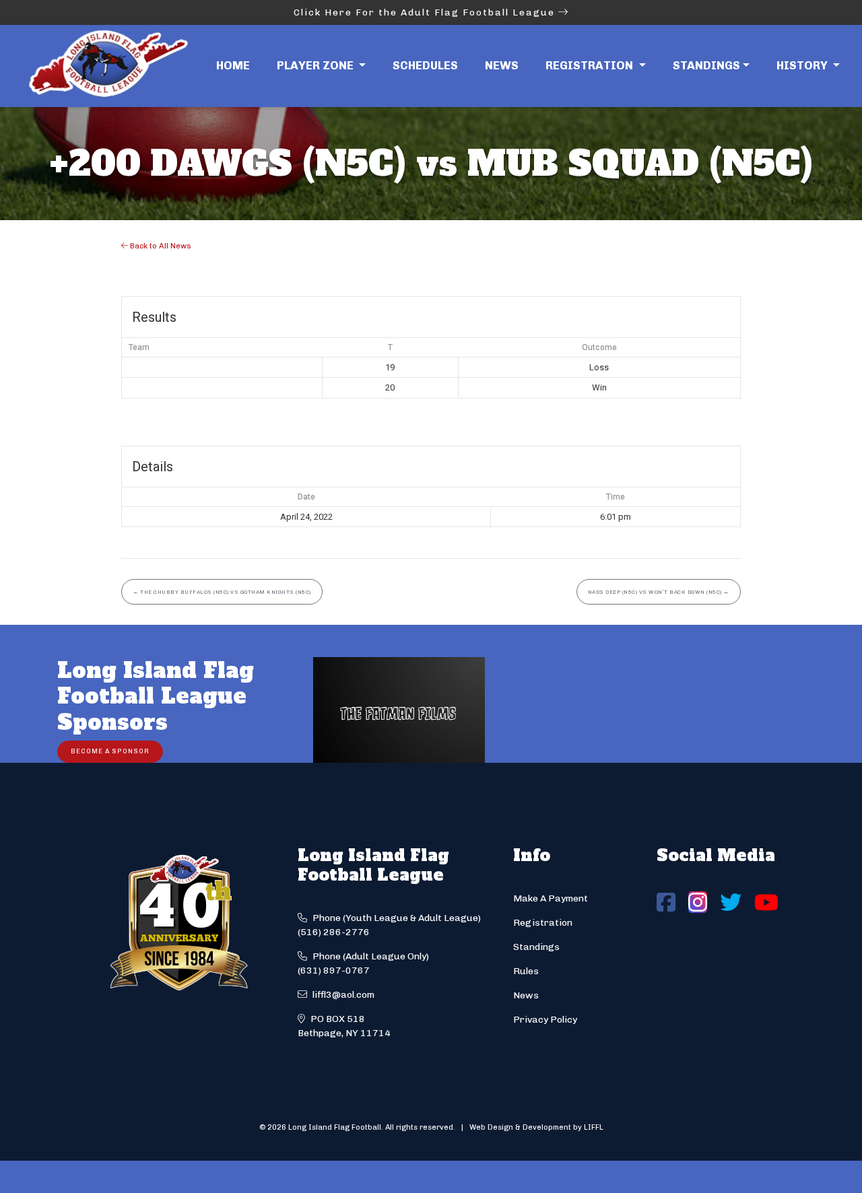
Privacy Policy (545, 1019)
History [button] (803, 65)
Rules (526, 971)
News (502, 65)
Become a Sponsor (110, 751)
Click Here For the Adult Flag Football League (426, 12)
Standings (706, 65)
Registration (542, 922)
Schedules (425, 65)
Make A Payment (550, 898)
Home (233, 65)
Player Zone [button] (316, 65)
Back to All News (159, 245)
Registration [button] (590, 65)
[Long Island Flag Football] (108, 66)
